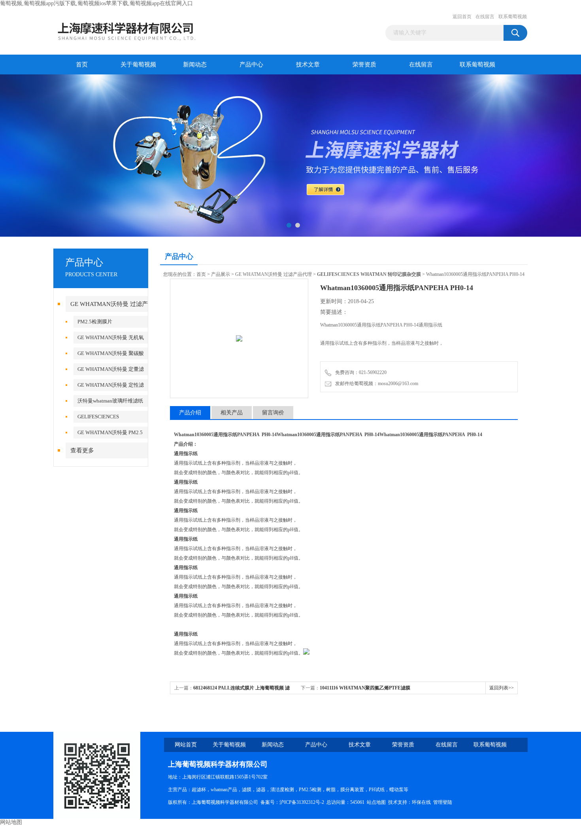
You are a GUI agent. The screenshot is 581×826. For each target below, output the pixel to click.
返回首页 (462, 16)
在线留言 (484, 16)
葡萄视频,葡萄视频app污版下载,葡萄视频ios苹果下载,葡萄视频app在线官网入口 (96, 3)
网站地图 (11, 822)
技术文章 (308, 64)
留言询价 (273, 413)
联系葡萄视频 (512, 16)
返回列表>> (501, 688)
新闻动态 (195, 64)
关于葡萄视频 (138, 64)
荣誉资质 (364, 64)
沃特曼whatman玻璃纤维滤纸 (110, 401)
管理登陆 (442, 802)
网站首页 (186, 745)
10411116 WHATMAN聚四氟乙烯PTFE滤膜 (365, 688)
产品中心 (251, 64)
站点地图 (376, 802)
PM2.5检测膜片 (94, 322)
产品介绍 (190, 413)
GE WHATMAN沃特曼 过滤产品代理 (273, 274)
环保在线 (421, 802)
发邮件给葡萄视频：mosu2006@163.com (375, 383)
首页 (82, 64)
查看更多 (82, 450)
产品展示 (220, 274)
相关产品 (232, 413)
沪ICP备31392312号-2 (301, 802)
